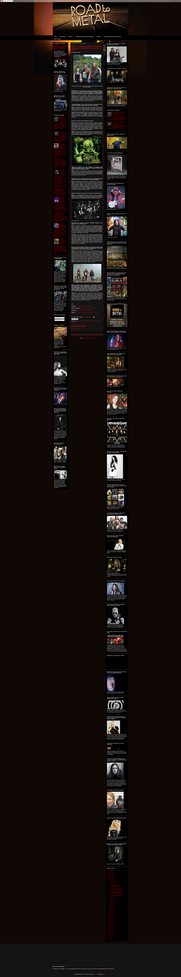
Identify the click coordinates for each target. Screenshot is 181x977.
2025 (109, 872)
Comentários (59, 320)
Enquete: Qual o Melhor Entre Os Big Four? (60, 213)
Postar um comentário (77, 328)
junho (111, 904)
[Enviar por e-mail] (72, 319)
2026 (109, 870)
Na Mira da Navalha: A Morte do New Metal (60, 160)
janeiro (111, 911)
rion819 (95, 974)
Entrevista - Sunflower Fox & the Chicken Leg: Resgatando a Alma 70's (60, 242)
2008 (109, 939)
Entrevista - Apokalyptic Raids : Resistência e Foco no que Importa (60, 47)
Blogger (104, 974)
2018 (109, 920)
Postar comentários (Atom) (88, 338)
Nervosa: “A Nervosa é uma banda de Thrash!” (115, 886)
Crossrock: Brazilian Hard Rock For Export (63, 133)
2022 (109, 878)
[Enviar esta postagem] (94, 317)
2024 (109, 874)
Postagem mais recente (77, 334)
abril (111, 907)
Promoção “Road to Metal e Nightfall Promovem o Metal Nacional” (60, 186)
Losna (95, 320)
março (111, 909)
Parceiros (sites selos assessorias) (112, 36)
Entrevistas (62, 36)
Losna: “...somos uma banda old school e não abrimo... (116, 895)
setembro (112, 898)
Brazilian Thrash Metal (84, 320)
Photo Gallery (57, 39)
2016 (109, 923)
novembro (112, 881)
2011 (109, 933)
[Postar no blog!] (73, 319)
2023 (109, 876)
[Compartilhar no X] (75, 319)
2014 (109, 927)
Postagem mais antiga (96, 334)
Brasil (78, 320)
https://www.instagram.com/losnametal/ (85, 310)
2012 (109, 931)
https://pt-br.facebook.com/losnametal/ (84, 306)
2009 (109, 937)
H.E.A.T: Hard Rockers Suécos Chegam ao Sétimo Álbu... (116, 892)
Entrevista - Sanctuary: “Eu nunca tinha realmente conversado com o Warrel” (60, 172)
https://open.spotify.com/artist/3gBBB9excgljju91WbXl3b (86, 312)
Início (55, 36)
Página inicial (87, 334)
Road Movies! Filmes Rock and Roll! (84, 36)
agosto (111, 900)
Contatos (99, 36)
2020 (109, 916)
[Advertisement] (63, 954)
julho (111, 902)
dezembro (112, 879)
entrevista (92, 320)
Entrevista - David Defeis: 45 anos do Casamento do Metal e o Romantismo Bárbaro (60, 146)
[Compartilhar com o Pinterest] (77, 319)
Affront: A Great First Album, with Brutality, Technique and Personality (63, 120)
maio (111, 906)
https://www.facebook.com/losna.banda (88, 308)
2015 (109, 925)
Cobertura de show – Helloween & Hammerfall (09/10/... (116, 889)
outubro (111, 883)
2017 (109, 921)
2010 (109, 935)
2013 (109, 929)
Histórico (71, 36)
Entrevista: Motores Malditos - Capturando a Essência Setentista (60, 200)
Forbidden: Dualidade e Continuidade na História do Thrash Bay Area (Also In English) (60, 226)
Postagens (58, 317)
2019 (109, 918)
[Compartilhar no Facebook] (76, 319)
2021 (109, 914)
